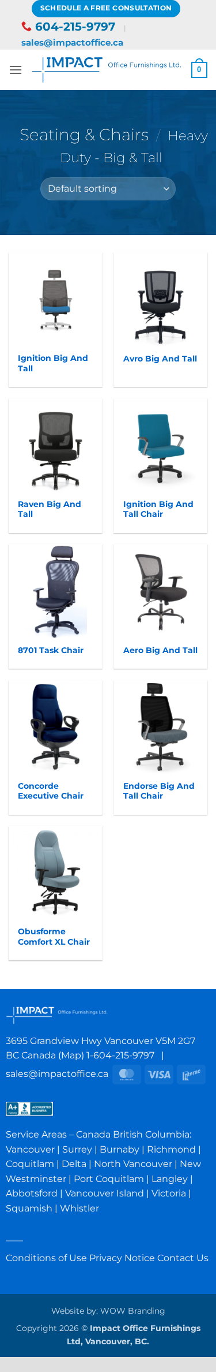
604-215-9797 (75, 26)
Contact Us (183, 1257)
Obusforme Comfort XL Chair (54, 936)
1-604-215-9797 (120, 1055)
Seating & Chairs (84, 134)
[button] (15, 69)
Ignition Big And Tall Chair (158, 509)
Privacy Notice (122, 1257)
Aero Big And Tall (160, 650)
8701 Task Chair (51, 650)
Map (71, 1055)
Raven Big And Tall (49, 509)
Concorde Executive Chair (51, 791)
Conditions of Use (46, 1257)
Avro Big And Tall (160, 358)
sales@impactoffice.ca (72, 42)
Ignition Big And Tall (53, 363)
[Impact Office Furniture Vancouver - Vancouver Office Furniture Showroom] (107, 70)
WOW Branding (132, 1311)
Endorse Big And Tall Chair (159, 791)
